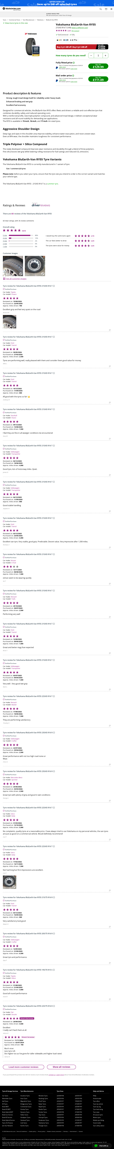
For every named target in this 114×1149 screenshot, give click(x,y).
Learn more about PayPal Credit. (42, 1145)
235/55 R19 (60, 1123)
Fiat (12, 1012)
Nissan (13, 560)
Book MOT (5, 1107)
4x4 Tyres (5, 1101)
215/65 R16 (78, 1112)
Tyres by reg (97, 1107)
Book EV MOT (6, 1109)
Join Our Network (7, 1126)
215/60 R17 (78, 1109)
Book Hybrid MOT (7, 1112)
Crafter (14, 741)
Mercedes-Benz (16, 777)
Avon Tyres (23, 1098)
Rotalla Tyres (43, 1109)
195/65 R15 (78, 1101)
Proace (13, 294)
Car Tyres (5, 1096)
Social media (97, 1123)
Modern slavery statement (54, 1131)
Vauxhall (14, 415)
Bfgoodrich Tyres (25, 1101)
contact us (52, 1075)
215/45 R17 (78, 1104)
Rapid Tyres (42, 1107)
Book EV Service (7, 1117)
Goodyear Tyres (25, 1117)
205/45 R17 (60, 1109)
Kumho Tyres (24, 1126)
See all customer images (16, 278)
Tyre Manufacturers (27, 1091)
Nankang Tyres (43, 1098)
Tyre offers (96, 1101)
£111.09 (98, 80)
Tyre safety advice (98, 1126)
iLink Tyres (23, 1123)
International (73, 1131)
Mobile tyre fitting (98, 1120)
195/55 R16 (60, 1117)
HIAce (13, 978)
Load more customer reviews (23, 1067)
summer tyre (52, 183)
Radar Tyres (42, 1104)
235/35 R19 (60, 1120)
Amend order (97, 1098)
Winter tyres (97, 1117)
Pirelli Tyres (42, 1101)
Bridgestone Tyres (26, 1104)
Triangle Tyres (43, 1126)
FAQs (94, 1096)
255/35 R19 (60, 1107)
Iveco (13, 814)
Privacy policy (41, 1131)
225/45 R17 (60, 1101)
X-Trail (13, 563)
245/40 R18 (60, 1126)
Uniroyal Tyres (43, 1117)
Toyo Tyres (42, 1115)
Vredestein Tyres (44, 1120)
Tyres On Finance (7, 1123)
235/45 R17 (78, 1123)
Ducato (14, 1014)
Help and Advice (98, 1091)
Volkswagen (15, 452)
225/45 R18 (60, 1112)
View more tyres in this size (16, 23)
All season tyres (98, 1115)
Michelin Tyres (43, 1096)
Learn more (62, 67)
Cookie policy (32, 1131)
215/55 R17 (60, 1104)
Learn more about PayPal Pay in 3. (60, 1145)
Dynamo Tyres (25, 1112)
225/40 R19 (78, 1107)
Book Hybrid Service (8, 1120)
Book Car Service (7, 1115)
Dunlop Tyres (24, 1109)
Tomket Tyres (43, 1112)
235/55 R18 (78, 1098)
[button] (100, 9)
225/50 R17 (60, 1115)
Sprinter (14, 780)
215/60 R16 (78, 1126)
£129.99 (98, 67)
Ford (12, 343)
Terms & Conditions (22, 1131)
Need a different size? (80, 28)
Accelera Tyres (25, 1096)
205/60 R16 (78, 1117)
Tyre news (96, 1112)
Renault (14, 597)
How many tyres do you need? (71, 55)
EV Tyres (5, 1104)
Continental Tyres (25, 1107)
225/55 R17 (78, 1096)
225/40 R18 (60, 1096)
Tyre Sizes (60, 1091)
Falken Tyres (24, 1115)
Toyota (13, 292)
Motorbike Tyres (7, 1098)
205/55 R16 (60, 1098)
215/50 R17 (78, 1120)
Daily (13, 816)
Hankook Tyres (25, 1120)
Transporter (15, 454)
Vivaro (13, 418)
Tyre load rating (98, 1109)
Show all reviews (61, 1066)
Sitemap (65, 1131)
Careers (81, 1131)
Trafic (13, 599)
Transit (14, 345)
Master (14, 705)
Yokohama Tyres (44, 1123)
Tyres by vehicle (98, 1104)
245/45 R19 (78, 1115)
